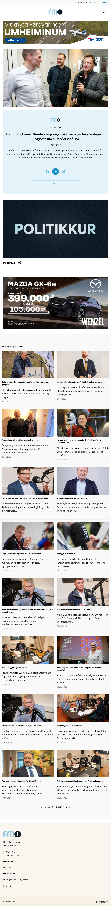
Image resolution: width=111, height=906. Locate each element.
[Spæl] (55, 171)
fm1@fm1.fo (9, 851)
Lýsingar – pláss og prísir (15, 879)
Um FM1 (7, 867)
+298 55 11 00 (81, 2)
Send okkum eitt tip (99, 2)
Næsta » (69, 807)
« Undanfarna (45, 807)
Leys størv (8, 886)
